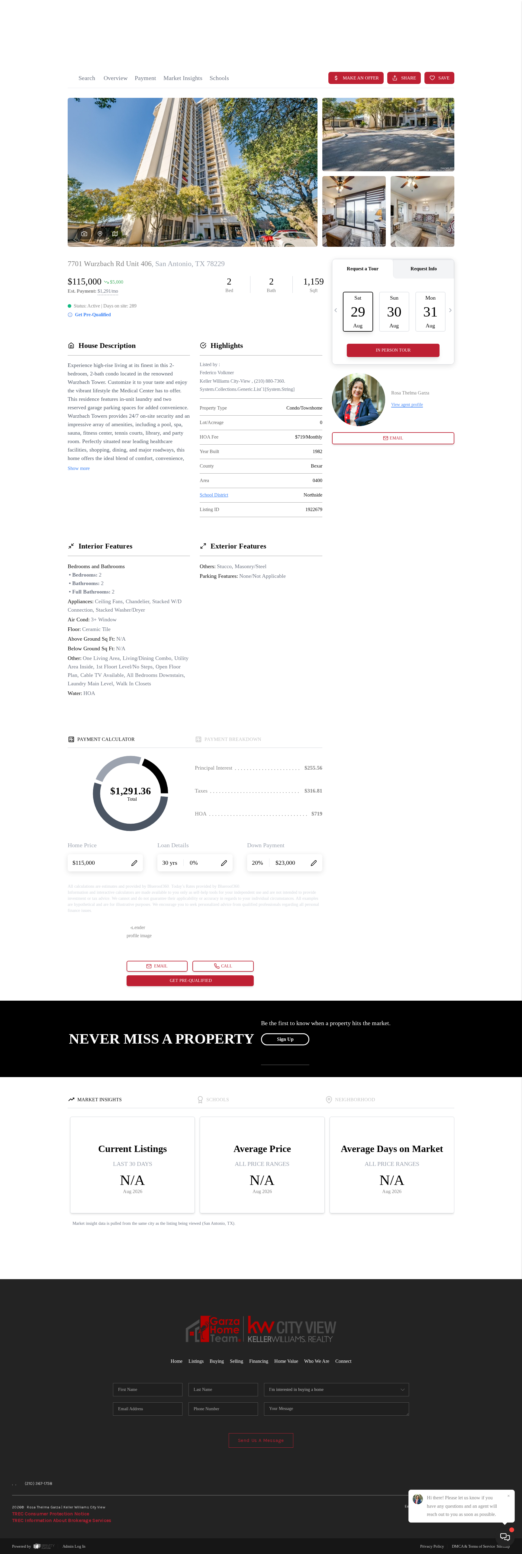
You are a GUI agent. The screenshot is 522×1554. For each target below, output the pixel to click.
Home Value (286, 1361)
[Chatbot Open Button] (505, 1537)
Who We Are (316, 1361)
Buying (217, 1361)
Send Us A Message (261, 1440)
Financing (258, 1361)
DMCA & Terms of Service (473, 1546)
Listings (196, 1361)
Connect (343, 1361)
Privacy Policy (432, 1546)
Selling (236, 1361)
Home (486, 49)
